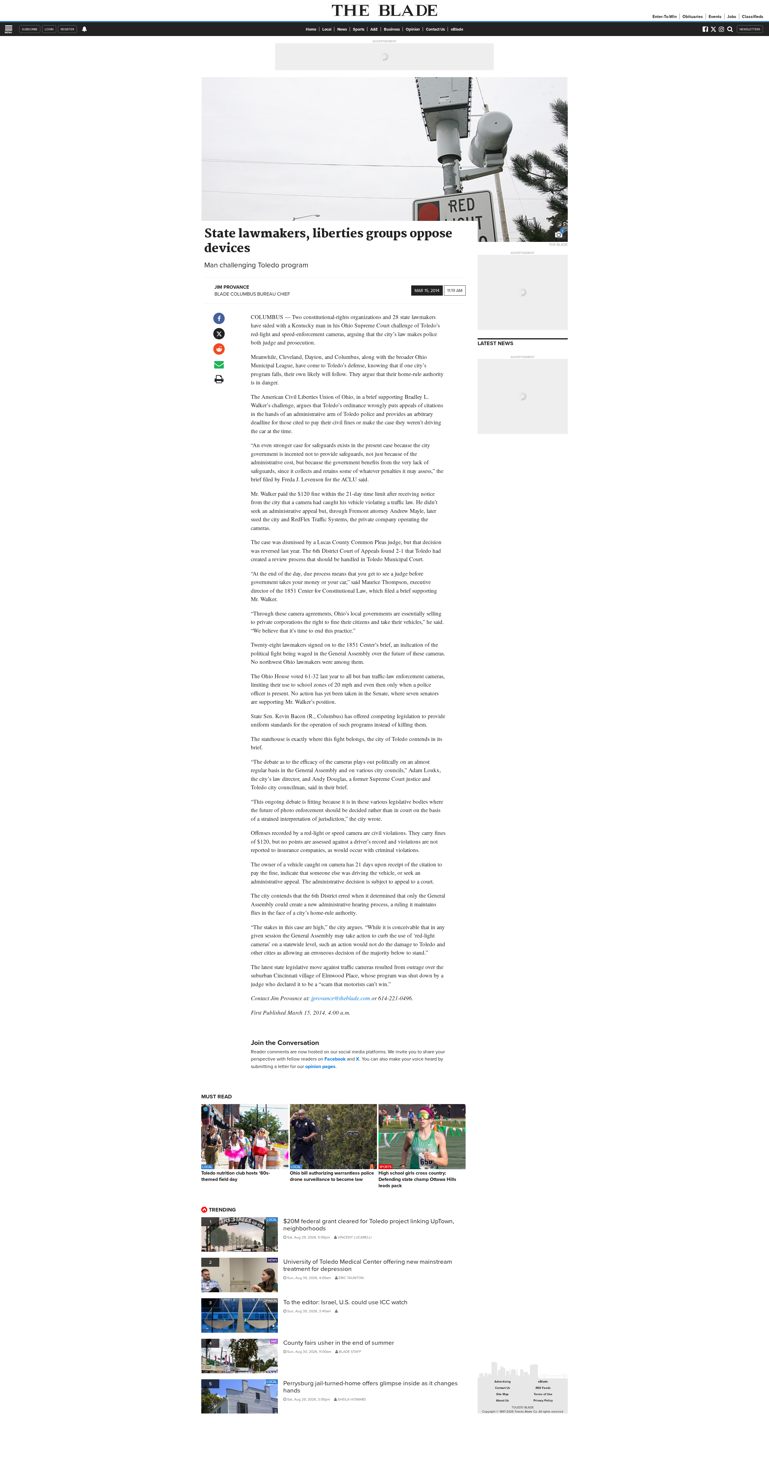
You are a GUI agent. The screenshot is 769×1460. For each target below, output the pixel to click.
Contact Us (435, 29)
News (342, 29)
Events (715, 17)
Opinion (413, 29)
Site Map (502, 1394)
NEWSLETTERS (750, 29)
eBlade (457, 29)
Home (311, 29)
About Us (502, 1400)
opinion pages (320, 1066)
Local (326, 29)
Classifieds (752, 17)
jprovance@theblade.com (340, 998)
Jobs (731, 17)
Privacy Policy (543, 1400)
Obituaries (692, 17)
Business (392, 29)
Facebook (335, 1058)
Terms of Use (543, 1394)
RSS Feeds (543, 1388)
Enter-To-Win (664, 17)
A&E (374, 29)
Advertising (502, 1381)
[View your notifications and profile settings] (84, 29)
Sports (358, 29)
